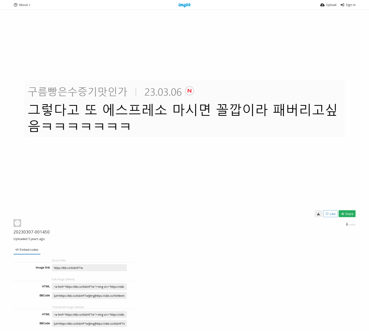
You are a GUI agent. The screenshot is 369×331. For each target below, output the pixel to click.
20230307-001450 (31, 232)
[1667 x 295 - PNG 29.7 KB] (318, 213)
